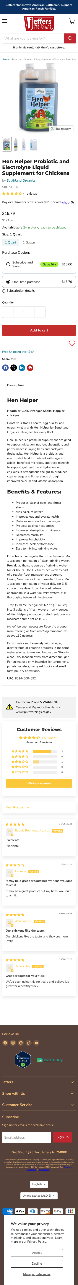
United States (37, 1196)
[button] (12, 193)
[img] (15, 824)
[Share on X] (13, 367)
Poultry (16, 59)
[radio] (39, 265)
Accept (37, 1253)
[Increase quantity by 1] (40, 312)
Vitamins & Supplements (37, 59)
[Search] (70, 38)
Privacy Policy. (37, 1242)
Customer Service (17, 1104)
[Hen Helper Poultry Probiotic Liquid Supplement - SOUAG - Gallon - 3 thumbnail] (34, 144)
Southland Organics (21, 180)
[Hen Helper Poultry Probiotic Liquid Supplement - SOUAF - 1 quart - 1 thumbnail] (6, 144)
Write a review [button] (39, 783)
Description (15, 385)
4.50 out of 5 (50, 738)
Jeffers (7, 1082)
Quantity (8, 302)
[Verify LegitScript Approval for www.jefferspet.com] (23, 1060)
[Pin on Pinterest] (30, 367)
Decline (37, 1264)
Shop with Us (13, 1093)
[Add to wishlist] (72, 343)
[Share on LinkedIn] (22, 367)
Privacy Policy (44, 1169)
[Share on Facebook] (5, 367)
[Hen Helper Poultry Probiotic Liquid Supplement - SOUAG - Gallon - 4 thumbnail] (16, 144)
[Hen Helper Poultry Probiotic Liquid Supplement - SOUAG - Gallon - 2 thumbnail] (23, 144)
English (37, 1184)
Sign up (63, 1137)
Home (6, 59)
